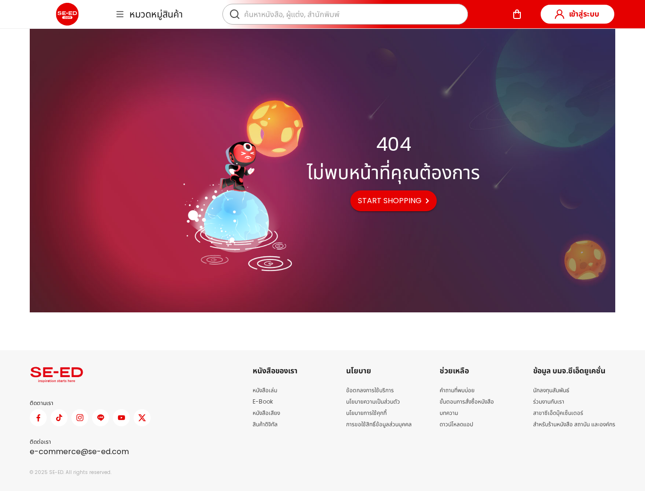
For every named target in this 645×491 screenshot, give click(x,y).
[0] (517, 14)
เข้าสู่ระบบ (584, 14)
